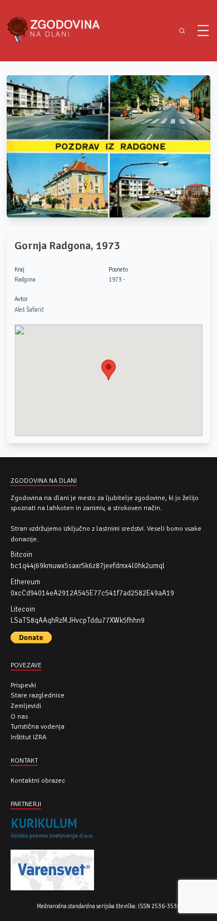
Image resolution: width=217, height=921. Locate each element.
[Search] (182, 31)
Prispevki (23, 685)
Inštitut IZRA (28, 737)
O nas (19, 716)
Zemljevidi (26, 705)
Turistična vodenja (38, 726)
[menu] (203, 31)
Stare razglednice (38, 695)
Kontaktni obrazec (38, 780)
